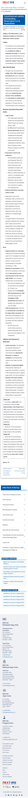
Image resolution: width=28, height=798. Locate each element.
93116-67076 (7, 683)
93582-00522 (7, 710)
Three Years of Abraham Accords (19, 472)
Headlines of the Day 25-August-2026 (13, 599)
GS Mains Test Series (7, 760)
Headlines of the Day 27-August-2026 (13, 593)
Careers (4, 772)
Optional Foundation (7, 762)
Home (2, 7)
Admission (5, 768)
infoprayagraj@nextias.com (10, 739)
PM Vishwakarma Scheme (10, 510)
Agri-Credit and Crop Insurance (11, 530)
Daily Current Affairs (10, 7)
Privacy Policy (5, 774)
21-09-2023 (21, 7)
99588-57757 (7, 737)
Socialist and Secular (8, 520)
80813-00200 (7, 655)
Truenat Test (6, 542)
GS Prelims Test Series (7, 755)
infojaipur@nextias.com (9, 712)
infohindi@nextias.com (9, 685)
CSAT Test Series (6, 758)
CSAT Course (5, 752)
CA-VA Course (5, 750)
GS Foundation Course (7, 743)
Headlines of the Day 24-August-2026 (13, 602)
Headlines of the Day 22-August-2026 (13, 605)
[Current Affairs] (8, 2)
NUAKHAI (5, 525)
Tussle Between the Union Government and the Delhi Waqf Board (13, 536)
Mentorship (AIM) (6, 748)
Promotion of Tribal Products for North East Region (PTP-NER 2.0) (13, 549)
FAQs (3, 770)
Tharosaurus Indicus (8, 504)
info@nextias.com (8, 657)
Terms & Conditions (7, 776)
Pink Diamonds (7, 499)
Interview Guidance (7, 764)
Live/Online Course (7, 746)
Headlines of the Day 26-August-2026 (13, 596)
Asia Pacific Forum (8, 515)
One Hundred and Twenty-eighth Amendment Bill (6, 473)
